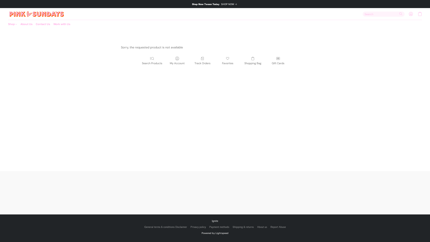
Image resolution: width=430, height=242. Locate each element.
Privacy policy (198, 227)
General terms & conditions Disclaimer (165, 227)
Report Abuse (278, 227)
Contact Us (43, 24)
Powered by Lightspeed (215, 233)
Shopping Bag (252, 63)
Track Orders (202, 63)
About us (262, 227)
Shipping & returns (243, 227)
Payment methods (219, 227)
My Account (177, 63)
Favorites (227, 63)
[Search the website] (400, 13)
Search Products (152, 63)
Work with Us (61, 24)
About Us (26, 24)
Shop (11, 24)
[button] (36, 14)
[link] (229, 4)
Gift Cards (278, 63)
